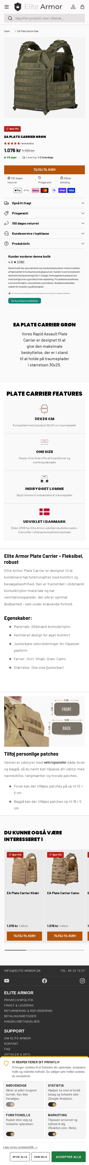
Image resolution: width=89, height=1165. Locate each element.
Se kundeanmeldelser (24, 300)
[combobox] (44, 18)
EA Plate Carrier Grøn (27, 31)
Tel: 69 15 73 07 (72, 970)
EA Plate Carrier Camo (63, 893)
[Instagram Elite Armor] (82, 980)
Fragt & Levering (19, 1005)
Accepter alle (68, 1157)
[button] (82, 6)
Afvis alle (20, 1156)
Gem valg (40, 1156)
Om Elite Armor (17, 1038)
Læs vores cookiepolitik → (20, 1147)
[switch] (10, 1104)
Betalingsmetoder (20, 1016)
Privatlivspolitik (18, 1000)
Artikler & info (17, 1054)
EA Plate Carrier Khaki (23, 893)
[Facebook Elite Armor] (44, 980)
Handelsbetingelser (22, 1021)
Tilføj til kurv (45, 169)
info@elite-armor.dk (22, 970)
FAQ (7, 1049)
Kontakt (11, 1043)
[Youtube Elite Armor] (6, 980)
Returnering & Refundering (28, 1010)
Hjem (7, 31)
